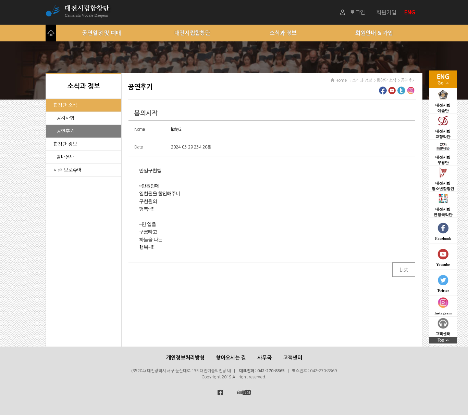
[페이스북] (383, 92)
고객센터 (292, 357)
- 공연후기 (63, 131)
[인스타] (411, 92)
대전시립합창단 (192, 33)
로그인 (357, 12)
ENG (410, 12)
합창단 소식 (65, 105)
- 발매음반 (63, 157)
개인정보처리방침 (185, 357)
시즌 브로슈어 (67, 170)
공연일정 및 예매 (101, 33)
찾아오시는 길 (231, 357)
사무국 (264, 357)
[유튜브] (392, 92)
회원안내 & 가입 (374, 33)
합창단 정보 (65, 144)
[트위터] (401, 92)
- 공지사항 (63, 118)
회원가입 (386, 12)
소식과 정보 (283, 33)
